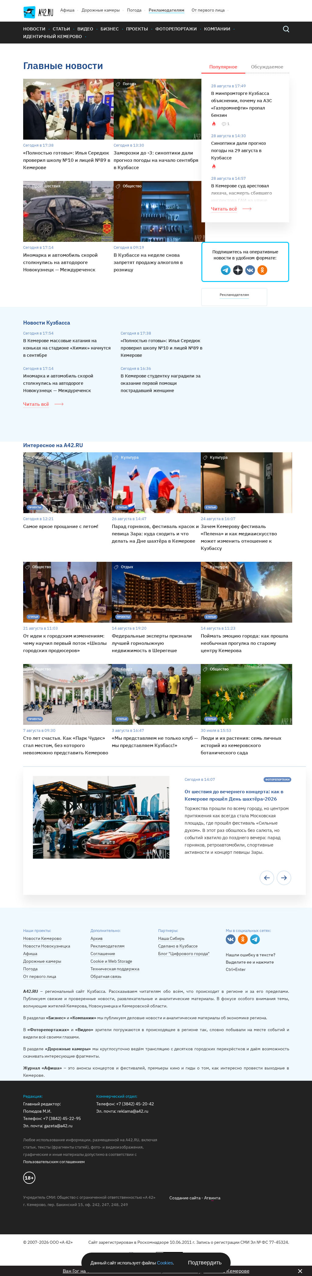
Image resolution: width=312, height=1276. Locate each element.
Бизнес (110, 29)
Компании (217, 29)
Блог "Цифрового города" (184, 953)
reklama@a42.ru (132, 1111)
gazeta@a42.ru (58, 1125)
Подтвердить (205, 1263)
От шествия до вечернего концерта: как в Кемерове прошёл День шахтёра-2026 (234, 795)
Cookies (165, 1262)
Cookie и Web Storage (111, 961)
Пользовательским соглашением (54, 1161)
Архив (96, 938)
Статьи (61, 29)
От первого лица (208, 10)
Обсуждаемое (267, 67)
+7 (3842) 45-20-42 (135, 1104)
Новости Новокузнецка (46, 946)
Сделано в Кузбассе (178, 946)
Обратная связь (105, 976)
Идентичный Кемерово (52, 36)
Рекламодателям (166, 10)
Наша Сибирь (171, 938)
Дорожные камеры (101, 10)
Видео (85, 29)
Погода (134, 10)
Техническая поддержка (114, 969)
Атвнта (212, 1198)
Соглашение (102, 953)
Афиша (67, 10)
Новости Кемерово (42, 938)
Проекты (137, 29)
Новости (34, 29)
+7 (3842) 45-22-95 (62, 1118)
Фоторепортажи (176, 29)
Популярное (223, 67)
